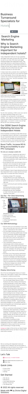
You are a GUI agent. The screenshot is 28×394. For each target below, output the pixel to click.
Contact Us (3, 328)
